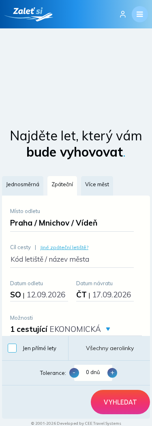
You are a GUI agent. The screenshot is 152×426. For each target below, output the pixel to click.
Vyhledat (120, 402)
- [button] (74, 372)
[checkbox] (35, 348)
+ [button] (112, 372)
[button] (22, 186)
